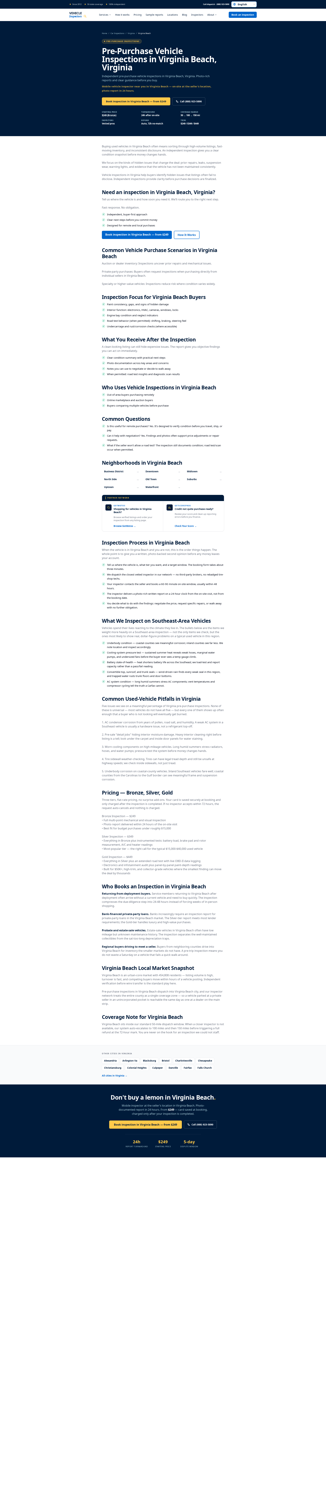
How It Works (187, 235)
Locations (172, 14)
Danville (173, 1067)
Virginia (131, 33)
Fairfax (188, 1067)
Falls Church (204, 1067)
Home (104, 33)
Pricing (138, 14)
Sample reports (154, 14)
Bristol (165, 1060)
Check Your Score (186, 526)
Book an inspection (242, 14)
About (210, 14)
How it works (122, 14)
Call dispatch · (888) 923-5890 (216, 4)
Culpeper (157, 1067)
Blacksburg (149, 1060)
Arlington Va (129, 1060)
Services (103, 14)
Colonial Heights (137, 1067)
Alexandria (110, 1060)
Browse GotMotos (125, 526)
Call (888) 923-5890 (191, 101)
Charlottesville (183, 1060)
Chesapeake (205, 1060)
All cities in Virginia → (114, 1075)
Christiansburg (112, 1067)
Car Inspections (117, 33)
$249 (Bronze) (109, 115)
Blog (184, 14)
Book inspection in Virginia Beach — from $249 (136, 101)
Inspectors (197, 14)
